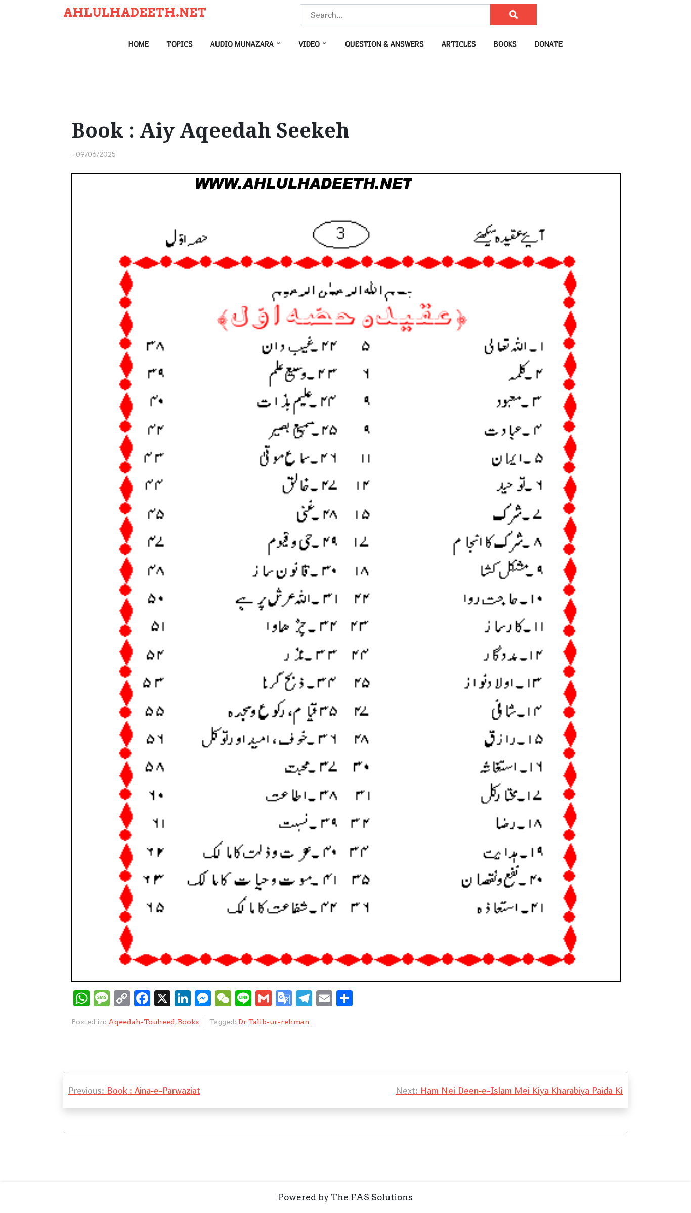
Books (505, 43)
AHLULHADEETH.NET (134, 13)
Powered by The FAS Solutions (345, 1197)
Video (309, 43)
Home (138, 43)
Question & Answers (384, 43)
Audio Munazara (242, 43)
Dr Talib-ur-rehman (274, 1022)
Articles (459, 43)
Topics (179, 43)
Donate (549, 43)
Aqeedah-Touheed (141, 1022)
